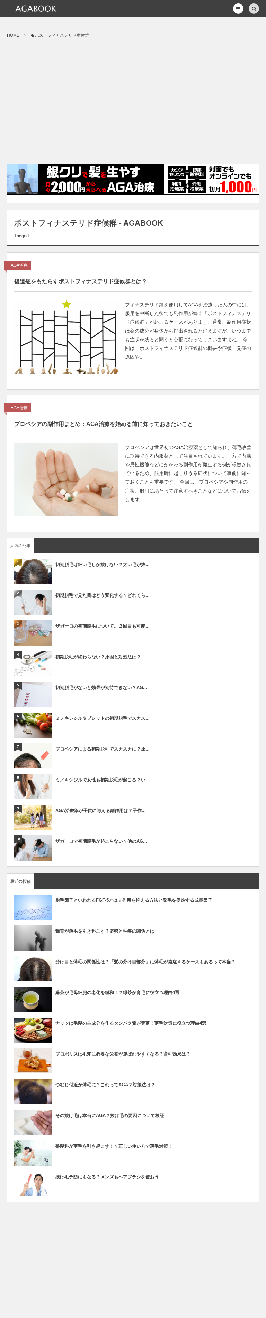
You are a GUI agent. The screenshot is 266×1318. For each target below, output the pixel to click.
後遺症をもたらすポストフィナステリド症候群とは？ (80, 281)
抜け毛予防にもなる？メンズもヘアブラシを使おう (107, 1176)
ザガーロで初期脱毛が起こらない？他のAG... (101, 841)
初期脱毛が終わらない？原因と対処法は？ (98, 656)
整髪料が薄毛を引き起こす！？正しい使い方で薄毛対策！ (113, 1146)
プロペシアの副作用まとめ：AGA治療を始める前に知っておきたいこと (103, 424)
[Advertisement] (133, 101)
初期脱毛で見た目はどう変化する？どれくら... (102, 595)
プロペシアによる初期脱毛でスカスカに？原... (102, 749)
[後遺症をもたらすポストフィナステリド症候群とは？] (66, 337)
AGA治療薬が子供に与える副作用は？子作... (100, 810)
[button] (238, 8)
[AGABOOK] (35, 8)
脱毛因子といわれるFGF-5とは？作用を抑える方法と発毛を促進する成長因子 (133, 900)
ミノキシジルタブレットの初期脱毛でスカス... (102, 718)
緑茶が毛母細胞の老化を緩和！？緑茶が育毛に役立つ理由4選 (117, 992)
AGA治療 (19, 265)
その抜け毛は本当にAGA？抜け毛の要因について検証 (109, 1115)
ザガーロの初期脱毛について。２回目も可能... (102, 626)
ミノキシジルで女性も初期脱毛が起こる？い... (102, 779)
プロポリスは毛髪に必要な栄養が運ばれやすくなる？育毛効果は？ (122, 1054)
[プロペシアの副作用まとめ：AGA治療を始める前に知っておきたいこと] (66, 479)
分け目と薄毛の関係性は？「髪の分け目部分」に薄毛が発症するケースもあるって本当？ (145, 961)
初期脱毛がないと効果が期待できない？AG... (101, 687)
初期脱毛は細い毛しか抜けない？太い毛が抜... (102, 564)
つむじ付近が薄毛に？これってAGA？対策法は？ (105, 1084)
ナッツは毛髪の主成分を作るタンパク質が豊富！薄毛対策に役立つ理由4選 (130, 1023)
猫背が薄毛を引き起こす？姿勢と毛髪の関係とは (104, 931)
